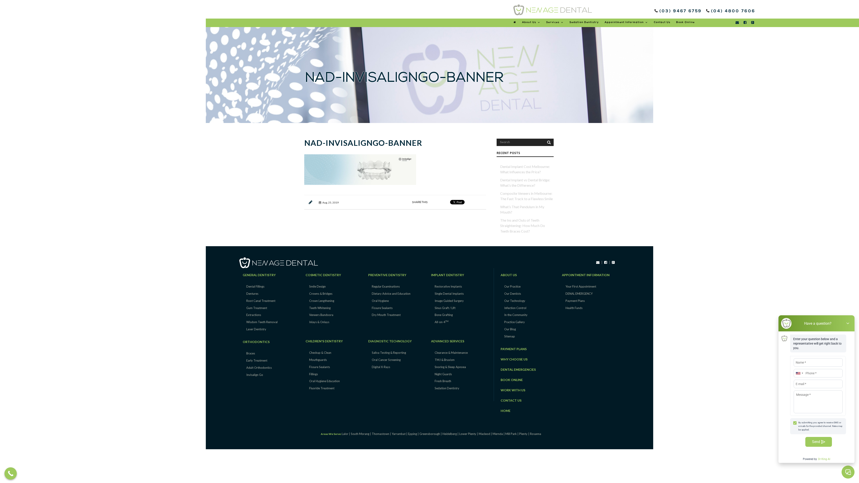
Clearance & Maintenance (451, 352)
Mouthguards (318, 360)
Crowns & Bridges (320, 293)
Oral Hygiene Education (324, 381)
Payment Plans (575, 301)
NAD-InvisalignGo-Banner (363, 142)
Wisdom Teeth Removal (262, 322)
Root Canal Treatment (260, 301)
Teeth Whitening (320, 308)
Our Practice (512, 286)
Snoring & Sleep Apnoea (450, 367)
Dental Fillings (255, 286)
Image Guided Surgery (449, 301)
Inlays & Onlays (319, 322)
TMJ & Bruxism (445, 360)
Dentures (252, 293)
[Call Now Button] (10, 473)
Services (552, 22)
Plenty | (524, 434)
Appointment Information (624, 22)
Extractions (253, 315)
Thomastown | (382, 434)
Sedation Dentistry (584, 22)
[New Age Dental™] (552, 9)
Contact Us (662, 22)
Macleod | (486, 434)
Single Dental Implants (449, 293)
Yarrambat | (400, 434)
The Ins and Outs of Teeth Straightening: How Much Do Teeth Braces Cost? (522, 225)
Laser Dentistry (256, 329)
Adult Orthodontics (259, 367)
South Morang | (361, 434)
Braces (250, 353)
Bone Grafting (444, 315)
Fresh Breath (443, 381)
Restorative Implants (448, 286)
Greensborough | (430, 434)
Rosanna (535, 434)
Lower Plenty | (469, 434)
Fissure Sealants (319, 367)
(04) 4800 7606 (732, 11)
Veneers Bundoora (321, 315)
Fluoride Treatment (321, 388)
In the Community (515, 315)
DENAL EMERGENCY (579, 293)
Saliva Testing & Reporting (389, 352)
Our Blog (510, 329)
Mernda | (499, 434)
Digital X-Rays (381, 367)
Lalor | (346, 434)
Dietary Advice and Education (391, 293)
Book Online (685, 22)
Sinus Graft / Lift (445, 308)
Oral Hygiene (380, 301)
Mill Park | (512, 434)
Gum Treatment (256, 308)
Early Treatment (256, 360)
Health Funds (574, 308)
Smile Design (317, 286)
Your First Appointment (581, 286)
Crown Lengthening (321, 301)
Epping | (413, 434)
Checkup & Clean (320, 352)
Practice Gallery (514, 322)
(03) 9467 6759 (681, 11)
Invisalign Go (254, 375)
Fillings (313, 374)
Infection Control (515, 308)
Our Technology (514, 301)
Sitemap (509, 336)
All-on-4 (442, 322)
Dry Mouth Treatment (386, 315)
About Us (529, 22)
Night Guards (443, 374)
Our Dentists (512, 293)
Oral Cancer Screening (386, 360)
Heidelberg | (450, 434)
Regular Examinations (386, 286)
